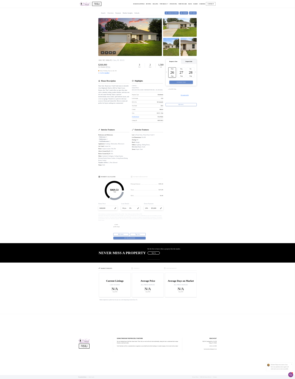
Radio (195, 4)
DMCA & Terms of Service (205, 377)
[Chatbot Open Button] (290, 374)
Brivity (84, 377)
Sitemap (215, 377)
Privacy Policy (195, 377)
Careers (202, 4)
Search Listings (139, 4)
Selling (155, 4)
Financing (173, 4)
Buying (148, 4)
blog (190, 4)
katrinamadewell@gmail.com (210, 349)
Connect (211, 4)
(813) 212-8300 (213, 346)
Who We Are (182, 4)
